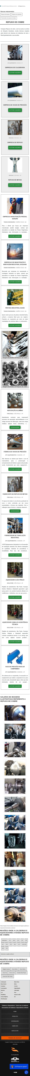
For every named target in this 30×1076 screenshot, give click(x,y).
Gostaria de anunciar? (15, 1038)
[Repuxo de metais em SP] (15, 895)
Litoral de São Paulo (7, 976)
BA (15, 944)
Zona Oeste (22, 969)
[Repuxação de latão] (15, 713)
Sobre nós (15, 1026)
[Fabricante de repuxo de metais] (15, 491)
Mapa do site (15, 1030)
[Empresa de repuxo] (15, 822)
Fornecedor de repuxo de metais (8, 18)
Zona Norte (14, 969)
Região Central (6, 969)
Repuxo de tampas (5, 14)
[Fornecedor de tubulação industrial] (15, 532)
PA (7, 948)
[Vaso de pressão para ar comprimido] (15, 663)
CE (19, 944)
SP (22, 940)
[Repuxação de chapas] (15, 859)
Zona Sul (5, 972)
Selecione (4, 940)
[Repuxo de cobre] (15, 344)
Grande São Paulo (21, 972)
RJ (10, 940)
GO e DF (24, 944)
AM (3, 948)
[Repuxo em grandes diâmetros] (15, 804)
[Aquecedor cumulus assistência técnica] (15, 619)
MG (14, 940)
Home (15, 1011)
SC (3, 944)
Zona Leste (12, 972)
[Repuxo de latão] (15, 877)
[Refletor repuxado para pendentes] (15, 914)
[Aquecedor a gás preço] (15, 576)
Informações (15, 1021)
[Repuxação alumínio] (15, 407)
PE (11, 944)
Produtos (15, 1016)
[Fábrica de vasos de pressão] (15, 448)
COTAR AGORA (15, 72)
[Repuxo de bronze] (15, 786)
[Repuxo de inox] (15, 731)
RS (7, 944)
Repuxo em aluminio (17, 14)
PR (26, 940)
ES (18, 940)
